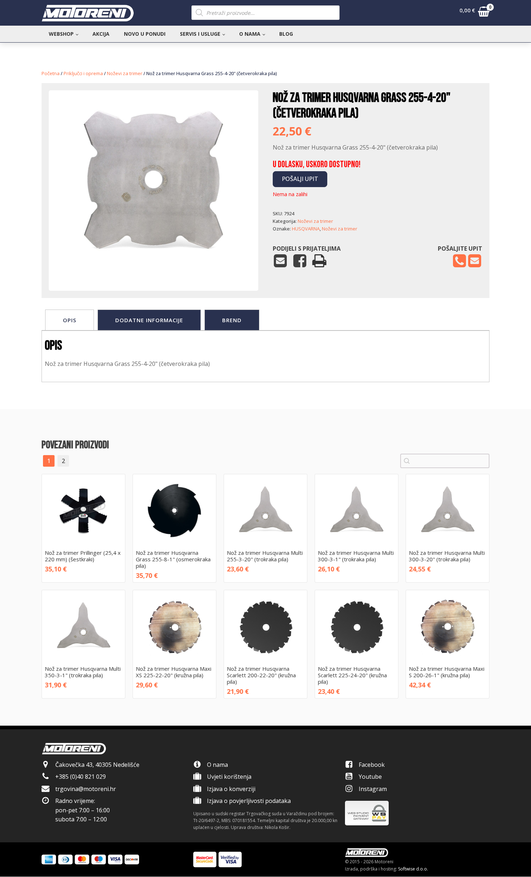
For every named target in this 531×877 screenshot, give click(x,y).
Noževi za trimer (124, 73)
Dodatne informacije (149, 320)
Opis (69, 320)
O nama (249, 33)
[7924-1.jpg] (153, 269)
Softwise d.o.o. (413, 869)
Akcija (100, 33)
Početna (51, 73)
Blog (286, 33)
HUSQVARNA (306, 228)
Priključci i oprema (83, 73)
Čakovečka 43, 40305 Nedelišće (97, 765)
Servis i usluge (200, 33)
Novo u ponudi (144, 33)
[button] (474, 13)
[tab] (69, 320)
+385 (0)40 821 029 (80, 777)
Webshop (61, 33)
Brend (232, 320)
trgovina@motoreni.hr (85, 789)
